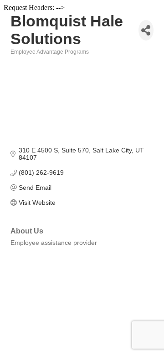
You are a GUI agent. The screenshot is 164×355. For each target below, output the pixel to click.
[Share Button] (146, 30)
